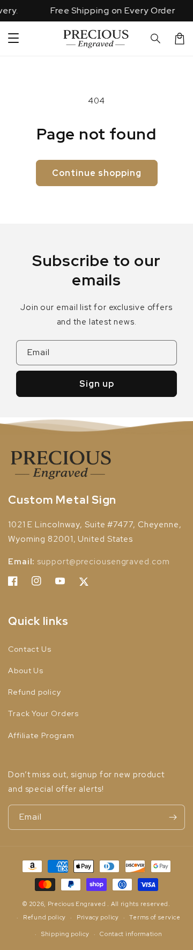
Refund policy (34, 692)
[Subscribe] (172, 817)
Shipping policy (65, 934)
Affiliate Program (41, 735)
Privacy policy (98, 917)
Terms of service (154, 917)
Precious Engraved (77, 904)
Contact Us (29, 649)
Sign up (96, 383)
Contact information (131, 934)
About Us (25, 670)
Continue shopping (97, 173)
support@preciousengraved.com (103, 561)
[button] (156, 38)
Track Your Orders (43, 713)
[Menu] (13, 38)
